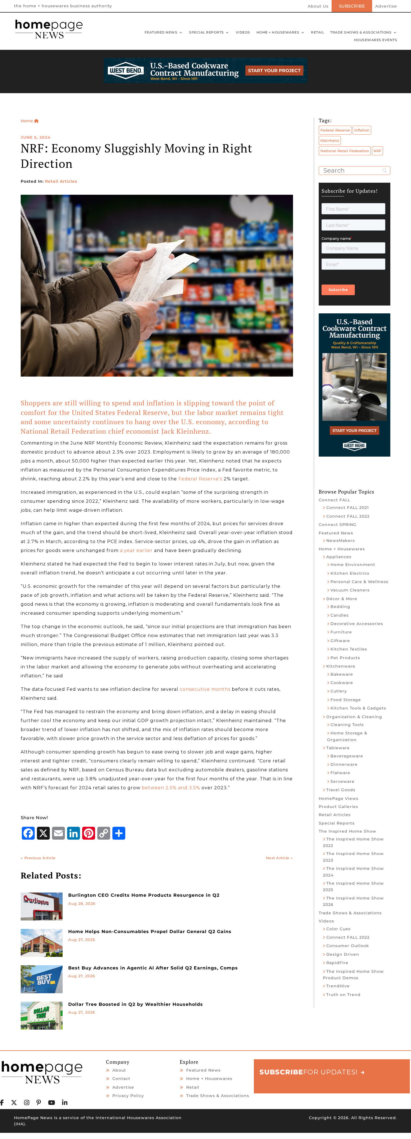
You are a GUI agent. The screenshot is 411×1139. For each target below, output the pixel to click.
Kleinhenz (329, 140)
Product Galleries (338, 806)
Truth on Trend (343, 994)
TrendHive (338, 985)
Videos (243, 32)
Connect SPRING (337, 524)
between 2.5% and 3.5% (172, 787)
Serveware (342, 781)
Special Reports (206, 32)
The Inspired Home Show (347, 831)
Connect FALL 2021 (347, 507)
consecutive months (205, 689)
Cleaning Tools (347, 724)
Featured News (161, 32)
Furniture (341, 632)
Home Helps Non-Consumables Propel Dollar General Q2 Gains (150, 931)
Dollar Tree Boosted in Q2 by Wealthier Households (135, 1004)
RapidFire (337, 962)
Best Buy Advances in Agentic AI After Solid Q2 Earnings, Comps (153, 968)
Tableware (338, 747)
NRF (377, 151)
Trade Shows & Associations (360, 32)
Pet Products (345, 657)
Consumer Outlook (347, 945)
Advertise (386, 6)
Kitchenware (340, 666)
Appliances (338, 556)
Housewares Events (375, 40)
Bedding (340, 606)
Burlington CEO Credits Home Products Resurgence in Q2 (143, 895)
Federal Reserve (335, 130)
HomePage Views (338, 798)
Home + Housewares (277, 32)
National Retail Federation (344, 151)
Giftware (340, 640)
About (119, 1070)
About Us (318, 6)
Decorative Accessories (356, 623)
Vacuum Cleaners (350, 590)
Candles (339, 615)
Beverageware (346, 755)
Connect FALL (334, 499)
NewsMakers (340, 540)
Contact (121, 1078)
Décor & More (341, 598)
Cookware (341, 682)
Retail (317, 32)
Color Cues (338, 928)
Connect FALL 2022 (348, 516)
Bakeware (341, 674)
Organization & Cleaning (354, 716)
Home (27, 120)
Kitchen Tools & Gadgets (358, 708)
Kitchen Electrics (349, 573)
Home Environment (352, 564)
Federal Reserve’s (200, 479)
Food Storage (345, 699)
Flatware (340, 772)
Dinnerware (344, 764)
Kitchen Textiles (348, 649)
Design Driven (342, 954)
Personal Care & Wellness (359, 581)
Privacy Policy (128, 1095)
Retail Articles (61, 181)
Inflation (362, 130)
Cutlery (338, 691)
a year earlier (136, 550)
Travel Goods (340, 789)
